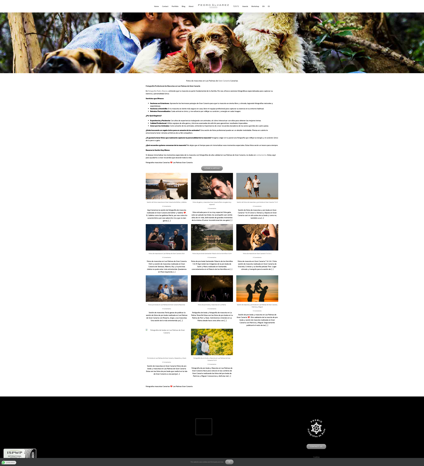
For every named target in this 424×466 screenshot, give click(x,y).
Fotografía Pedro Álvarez (158, 91)
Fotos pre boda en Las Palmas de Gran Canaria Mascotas (166, 305)
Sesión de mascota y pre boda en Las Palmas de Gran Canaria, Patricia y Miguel (257, 306)
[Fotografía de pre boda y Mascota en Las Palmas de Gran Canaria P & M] (212, 342)
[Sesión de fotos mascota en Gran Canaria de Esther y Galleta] (167, 186)
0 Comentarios (166, 206)
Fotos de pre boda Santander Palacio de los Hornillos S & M (211, 253)
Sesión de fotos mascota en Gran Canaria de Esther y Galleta (166, 202)
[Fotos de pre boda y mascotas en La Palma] (212, 288)
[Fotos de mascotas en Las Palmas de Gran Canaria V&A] (167, 237)
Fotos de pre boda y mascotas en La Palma (212, 305)
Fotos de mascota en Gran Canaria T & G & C (257, 253)
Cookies (316, 457)
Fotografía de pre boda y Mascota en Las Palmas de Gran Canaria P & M (211, 359)
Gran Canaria (224, 80)
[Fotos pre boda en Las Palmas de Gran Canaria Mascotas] (167, 288)
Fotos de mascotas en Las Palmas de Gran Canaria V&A (167, 253)
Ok (229, 462)
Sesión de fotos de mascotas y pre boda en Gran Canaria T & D (257, 202)
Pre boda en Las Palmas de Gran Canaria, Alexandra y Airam (166, 358)
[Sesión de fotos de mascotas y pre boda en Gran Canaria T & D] (257, 186)
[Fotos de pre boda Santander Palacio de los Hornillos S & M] (212, 237)
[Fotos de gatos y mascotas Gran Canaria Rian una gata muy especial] (212, 186)
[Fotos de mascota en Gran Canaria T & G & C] (257, 237)
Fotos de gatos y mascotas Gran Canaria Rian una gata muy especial (212, 203)
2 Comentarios (212, 208)
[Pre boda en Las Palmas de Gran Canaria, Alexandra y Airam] (167, 342)
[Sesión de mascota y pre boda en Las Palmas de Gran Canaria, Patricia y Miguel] (257, 288)
